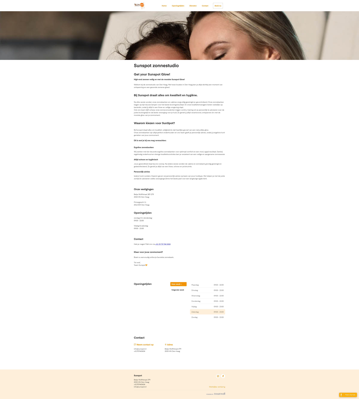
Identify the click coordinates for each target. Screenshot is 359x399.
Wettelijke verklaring (217, 387)
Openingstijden (178, 5)
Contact (205, 5)
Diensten (193, 5)
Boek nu (218, 5)
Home (164, 5)
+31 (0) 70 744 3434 (163, 244)
